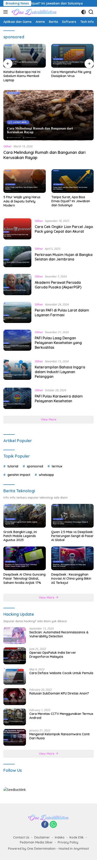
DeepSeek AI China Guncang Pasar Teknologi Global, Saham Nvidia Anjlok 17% (24, 578)
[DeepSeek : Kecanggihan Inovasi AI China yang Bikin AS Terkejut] (72, 558)
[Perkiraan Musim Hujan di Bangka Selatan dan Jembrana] (17, 256)
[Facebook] (44, 825)
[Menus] (6, 12)
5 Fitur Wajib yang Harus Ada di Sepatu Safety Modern (21, 201)
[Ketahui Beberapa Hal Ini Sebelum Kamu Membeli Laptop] (24, 56)
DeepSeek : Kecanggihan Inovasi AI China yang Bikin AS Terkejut (71, 578)
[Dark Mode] (83, 12)
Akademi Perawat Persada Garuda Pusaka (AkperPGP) (58, 284)
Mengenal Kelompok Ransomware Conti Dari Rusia (59, 736)
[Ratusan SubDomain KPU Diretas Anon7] (14, 696)
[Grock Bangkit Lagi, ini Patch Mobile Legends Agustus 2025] (24, 516)
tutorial (12, 466)
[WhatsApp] (53, 825)
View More (48, 419)
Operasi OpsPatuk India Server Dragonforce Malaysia (52, 655)
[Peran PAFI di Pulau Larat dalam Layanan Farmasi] (17, 312)
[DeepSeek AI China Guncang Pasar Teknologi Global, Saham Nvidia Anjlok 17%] (24, 558)
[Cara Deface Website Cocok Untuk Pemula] (14, 676)
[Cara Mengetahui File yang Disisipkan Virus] (72, 56)
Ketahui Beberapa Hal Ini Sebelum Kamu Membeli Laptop (21, 76)
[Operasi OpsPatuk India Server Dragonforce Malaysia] (14, 655)
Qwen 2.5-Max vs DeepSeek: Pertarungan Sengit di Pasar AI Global (72, 536)
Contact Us (21, 837)
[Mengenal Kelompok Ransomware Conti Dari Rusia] (14, 737)
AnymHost (81, 849)
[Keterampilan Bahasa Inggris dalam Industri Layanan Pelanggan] (17, 370)
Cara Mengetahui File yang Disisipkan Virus (71, 74)
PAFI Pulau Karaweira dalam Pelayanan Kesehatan (59, 398)
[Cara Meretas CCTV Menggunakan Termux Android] (14, 717)
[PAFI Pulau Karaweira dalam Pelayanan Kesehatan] (17, 398)
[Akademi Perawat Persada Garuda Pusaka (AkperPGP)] (17, 284)
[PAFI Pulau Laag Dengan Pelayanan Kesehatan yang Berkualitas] (17, 341)
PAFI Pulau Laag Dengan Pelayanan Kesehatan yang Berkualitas (58, 343)
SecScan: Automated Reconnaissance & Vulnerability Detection (58, 634)
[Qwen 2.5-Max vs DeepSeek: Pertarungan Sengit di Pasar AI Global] (72, 516)
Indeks (60, 837)
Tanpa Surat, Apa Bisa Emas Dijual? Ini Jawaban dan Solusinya (70, 201)
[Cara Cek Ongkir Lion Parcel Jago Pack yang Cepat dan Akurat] (17, 228)
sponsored (35, 466)
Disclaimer (42, 837)
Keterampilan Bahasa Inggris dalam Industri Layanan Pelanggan (60, 372)
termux (57, 466)
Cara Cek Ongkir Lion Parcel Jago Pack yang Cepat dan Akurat (64, 229)
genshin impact (18, 475)
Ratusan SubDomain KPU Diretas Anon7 (59, 693)
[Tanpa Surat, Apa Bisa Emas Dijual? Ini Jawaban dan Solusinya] (72, 181)
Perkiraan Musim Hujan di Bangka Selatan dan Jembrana (63, 257)
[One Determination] (34, 11)
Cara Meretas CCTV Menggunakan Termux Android (61, 716)
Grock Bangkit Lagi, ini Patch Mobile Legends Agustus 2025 (20, 536)
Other (7, 146)
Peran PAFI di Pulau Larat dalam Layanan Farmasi (62, 312)
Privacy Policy (68, 842)
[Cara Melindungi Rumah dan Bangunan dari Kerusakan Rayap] (48, 115)
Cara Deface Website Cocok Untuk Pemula (61, 673)
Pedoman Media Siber (36, 842)
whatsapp (46, 475)
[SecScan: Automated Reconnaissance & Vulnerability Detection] (14, 635)
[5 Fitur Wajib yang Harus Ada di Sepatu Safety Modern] (24, 181)
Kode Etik (76, 837)
